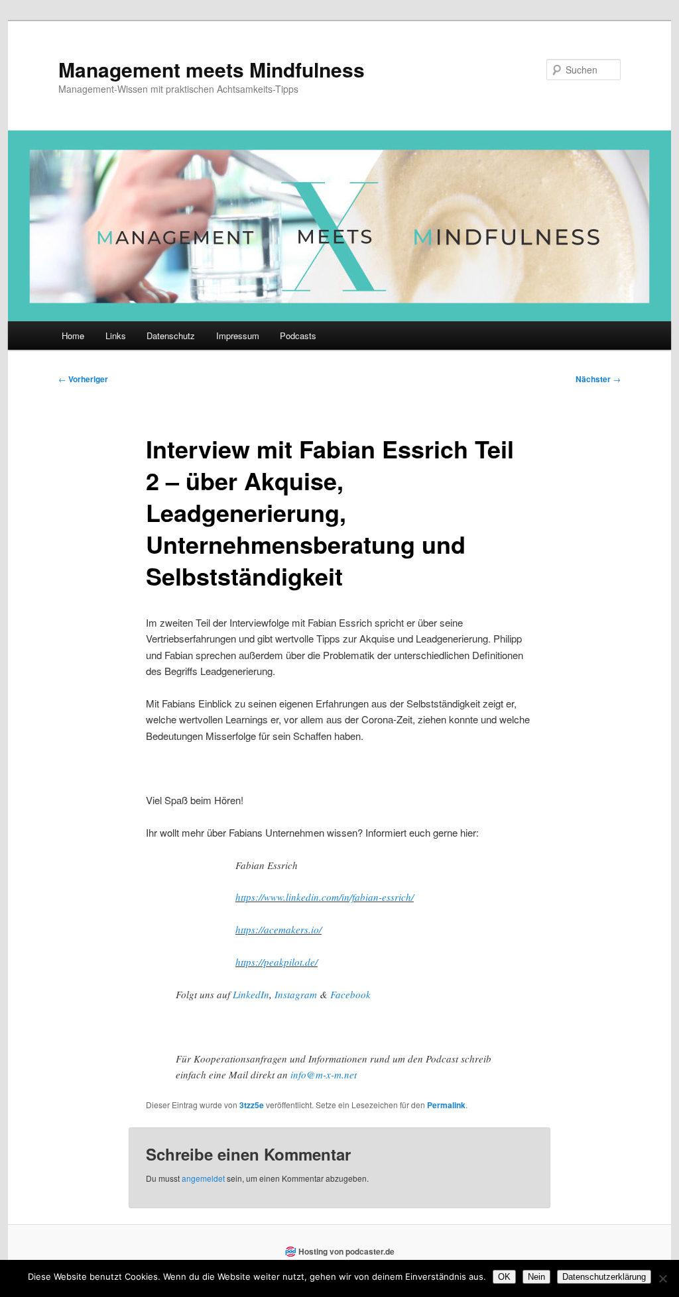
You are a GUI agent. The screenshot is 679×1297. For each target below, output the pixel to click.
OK (504, 1277)
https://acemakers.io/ (278, 929)
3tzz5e (251, 1105)
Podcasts (298, 335)
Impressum (237, 335)
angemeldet (203, 1178)
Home (73, 335)
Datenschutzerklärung (604, 1277)
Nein (536, 1277)
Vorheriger (83, 379)
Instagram (296, 994)
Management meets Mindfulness (211, 69)
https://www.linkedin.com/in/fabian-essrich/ (324, 897)
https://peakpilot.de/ (276, 961)
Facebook (349, 994)
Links (115, 335)
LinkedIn (251, 994)
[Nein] (662, 1278)
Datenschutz (171, 335)
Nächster (598, 379)
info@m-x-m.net (323, 1074)
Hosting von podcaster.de (346, 1251)
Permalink (446, 1105)
